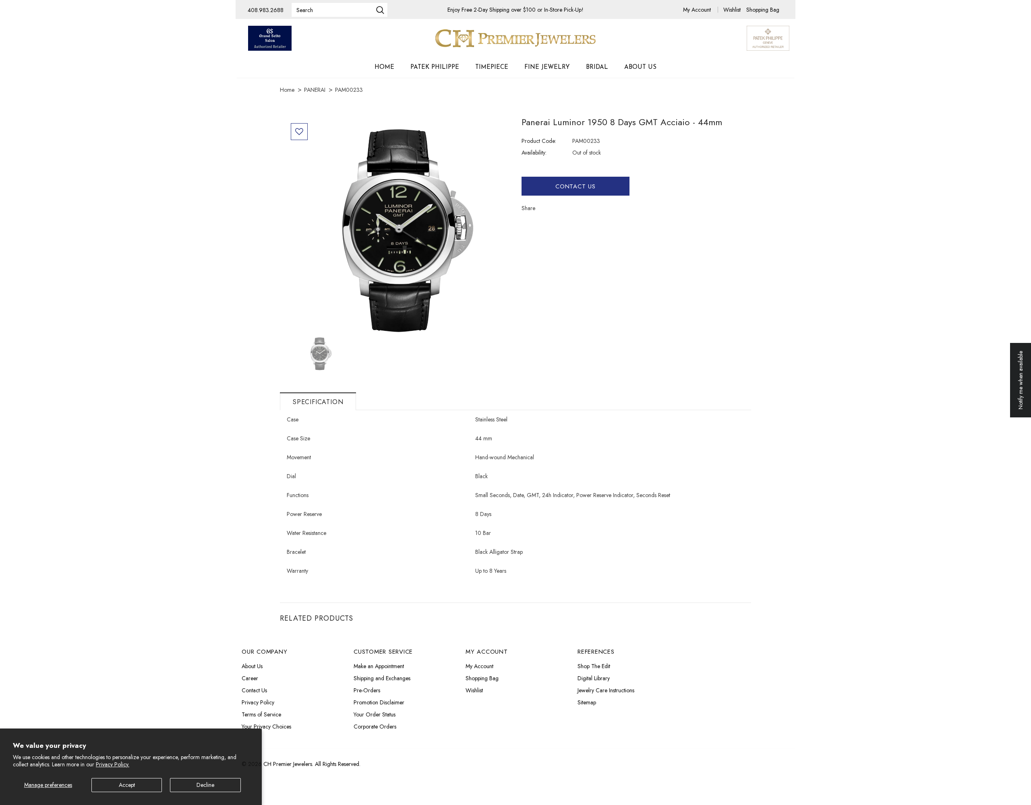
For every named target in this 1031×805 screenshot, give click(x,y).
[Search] (380, 11)
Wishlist (732, 10)
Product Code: (539, 141)
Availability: (534, 153)
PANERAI (314, 90)
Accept (127, 785)
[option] (397, 227)
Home (287, 90)
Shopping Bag (762, 10)
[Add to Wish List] (299, 131)
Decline (205, 785)
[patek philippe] (768, 37)
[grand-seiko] (270, 38)
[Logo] (515, 38)
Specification (318, 402)
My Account (697, 10)
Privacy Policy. (112, 764)
